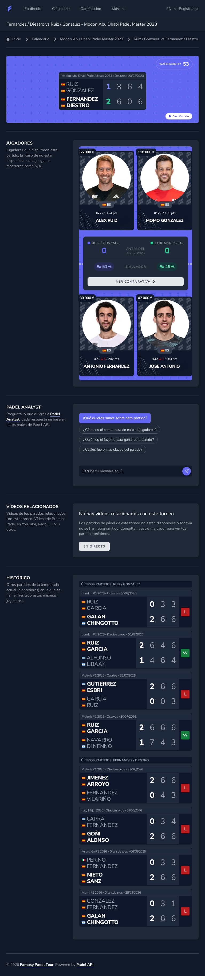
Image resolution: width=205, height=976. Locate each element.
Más (115, 8)
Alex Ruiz (106, 220)
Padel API (84, 964)
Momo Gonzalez (165, 220)
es (168, 8)
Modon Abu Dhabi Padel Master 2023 (91, 39)
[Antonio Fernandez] (106, 324)
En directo (94, 546)
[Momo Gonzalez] (164, 178)
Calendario (40, 39)
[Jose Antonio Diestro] (164, 324)
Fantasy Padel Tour (36, 964)
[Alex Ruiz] (106, 178)
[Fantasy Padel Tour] (9, 8)
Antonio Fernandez (106, 366)
